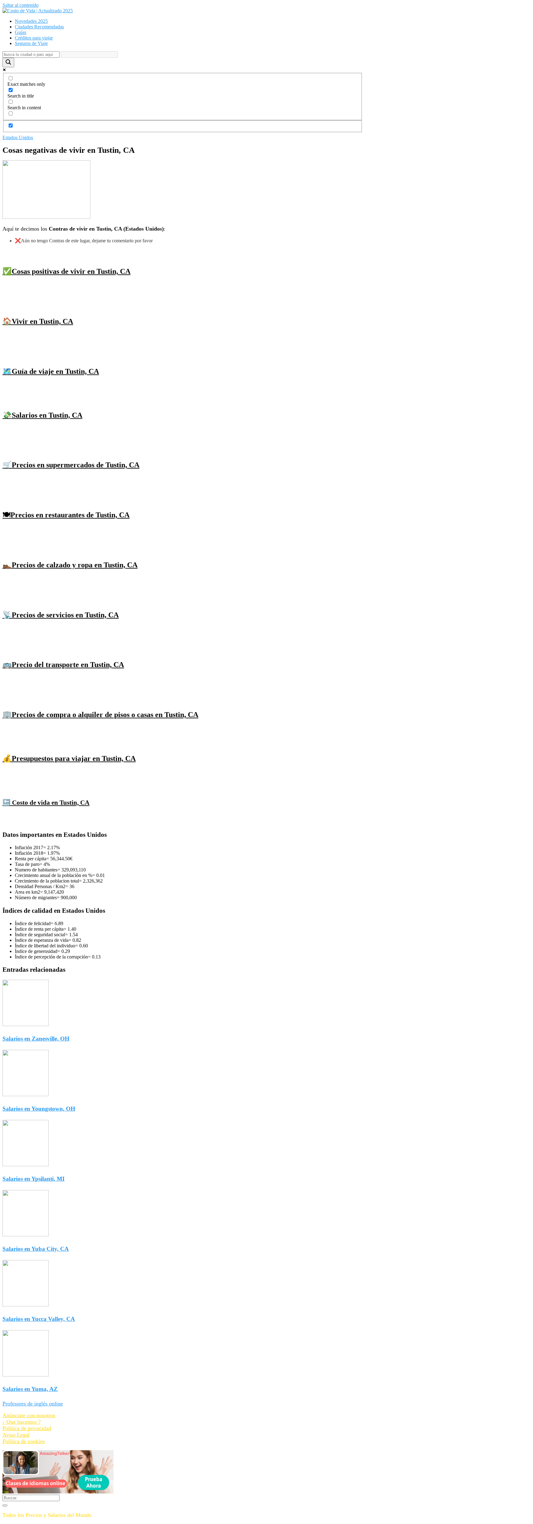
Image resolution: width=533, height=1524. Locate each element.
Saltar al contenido (20, 5)
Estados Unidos (17, 137)
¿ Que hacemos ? (21, 1422)
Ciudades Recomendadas (39, 26)
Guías (20, 32)
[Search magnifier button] (8, 62)
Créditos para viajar (34, 37)
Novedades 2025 (31, 21)
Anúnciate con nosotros (28, 1415)
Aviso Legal (16, 1435)
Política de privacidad (26, 1428)
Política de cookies (23, 1441)
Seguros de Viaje (31, 43)
